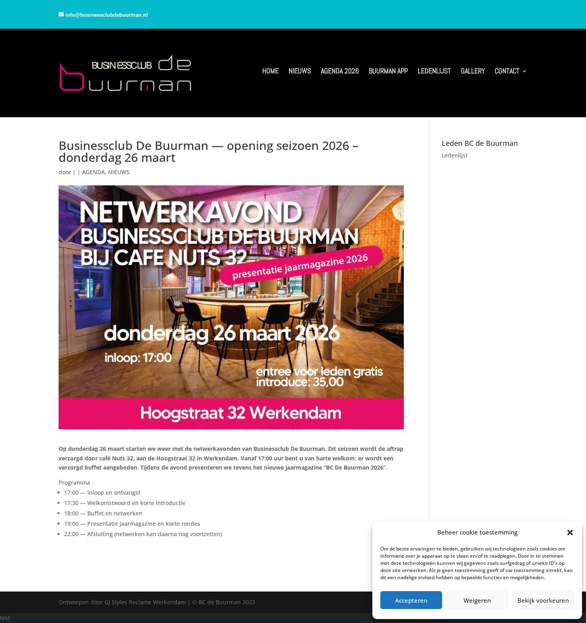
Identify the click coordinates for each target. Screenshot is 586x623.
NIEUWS (119, 172)
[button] (570, 533)
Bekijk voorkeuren (543, 600)
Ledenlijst (455, 155)
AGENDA (93, 172)
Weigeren (477, 600)
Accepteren (411, 600)
